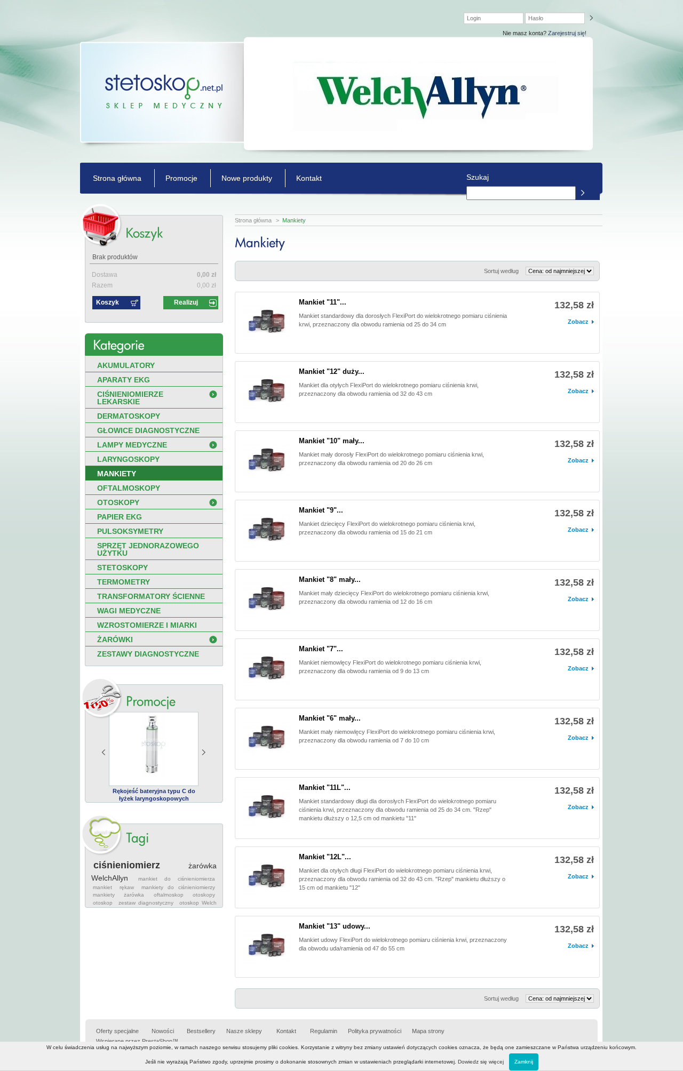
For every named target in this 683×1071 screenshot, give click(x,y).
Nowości (163, 1031)
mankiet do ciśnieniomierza (176, 879)
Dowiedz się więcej (481, 1062)
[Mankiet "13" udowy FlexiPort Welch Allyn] (267, 947)
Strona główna (117, 178)
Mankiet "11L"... (325, 788)
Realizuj (186, 302)
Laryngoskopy (128, 459)
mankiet (102, 887)
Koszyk (107, 302)
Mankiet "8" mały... (330, 580)
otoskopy (204, 895)
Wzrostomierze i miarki (147, 625)
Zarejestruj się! (567, 33)
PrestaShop (157, 1041)
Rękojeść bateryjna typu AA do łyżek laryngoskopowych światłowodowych (162, 798)
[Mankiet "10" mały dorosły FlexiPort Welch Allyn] (267, 461)
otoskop (103, 903)
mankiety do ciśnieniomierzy (178, 887)
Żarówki (115, 639)
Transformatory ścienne (151, 596)
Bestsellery (201, 1031)
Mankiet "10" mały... (331, 441)
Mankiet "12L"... (325, 857)
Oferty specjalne (117, 1031)
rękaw (127, 887)
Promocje (181, 178)
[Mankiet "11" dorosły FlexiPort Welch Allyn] (267, 323)
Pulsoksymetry (130, 531)
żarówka (134, 895)
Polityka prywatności (374, 1031)
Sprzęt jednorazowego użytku (148, 549)
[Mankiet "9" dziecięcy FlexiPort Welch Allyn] (267, 531)
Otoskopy (118, 502)
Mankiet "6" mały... (330, 718)
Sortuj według (501, 271)
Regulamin (323, 1031)
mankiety (104, 895)
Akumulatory (126, 365)
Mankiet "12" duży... (331, 371)
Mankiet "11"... (322, 302)
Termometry (123, 582)
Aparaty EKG (123, 379)
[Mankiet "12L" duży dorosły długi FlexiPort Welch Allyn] (267, 877)
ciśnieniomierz (126, 865)
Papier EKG (119, 517)
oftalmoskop (169, 895)
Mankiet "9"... (321, 510)
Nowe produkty (246, 178)
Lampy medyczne (132, 445)
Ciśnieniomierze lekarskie (130, 398)
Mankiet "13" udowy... (334, 926)
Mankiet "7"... (321, 649)
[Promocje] (151, 701)
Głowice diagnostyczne (148, 430)
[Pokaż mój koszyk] (144, 233)
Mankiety (116, 473)
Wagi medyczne (129, 610)
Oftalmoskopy (128, 488)
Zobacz (578, 321)
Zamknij (523, 1062)
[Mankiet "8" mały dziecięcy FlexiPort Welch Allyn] (267, 600)
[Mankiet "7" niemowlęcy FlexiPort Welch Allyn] (267, 669)
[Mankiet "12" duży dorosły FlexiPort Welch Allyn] (267, 392)
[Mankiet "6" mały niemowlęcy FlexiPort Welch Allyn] (267, 739)
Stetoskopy (122, 567)
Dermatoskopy (128, 416)
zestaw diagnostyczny (145, 903)
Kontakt (309, 178)
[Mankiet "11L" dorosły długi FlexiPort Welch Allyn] (267, 808)
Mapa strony (428, 1031)
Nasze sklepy (244, 1031)
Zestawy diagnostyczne (148, 654)
